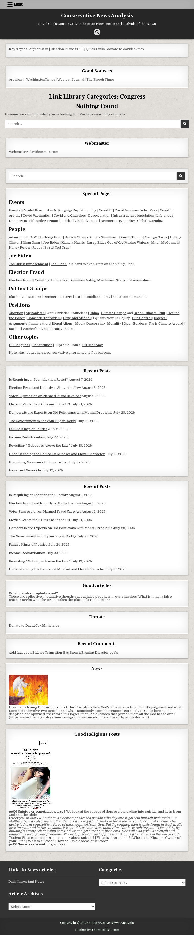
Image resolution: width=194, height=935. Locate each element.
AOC (33, 237)
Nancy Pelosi (19, 247)
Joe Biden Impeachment (28, 264)
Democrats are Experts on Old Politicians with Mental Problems (60, 412)
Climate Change (113, 313)
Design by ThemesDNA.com (97, 930)
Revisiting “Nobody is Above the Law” (39, 445)
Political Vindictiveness (79, 221)
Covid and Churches (70, 215)
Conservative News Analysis (97, 15)
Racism (14, 329)
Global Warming (150, 221)
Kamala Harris (73, 242)
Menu (18, 5)
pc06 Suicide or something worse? (37, 844)
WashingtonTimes (40, 79)
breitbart (16, 79)
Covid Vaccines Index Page (136, 210)
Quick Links (95, 49)
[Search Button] (97, 32)
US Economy (92, 345)
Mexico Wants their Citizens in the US (39, 404)
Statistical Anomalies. (133, 280)
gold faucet (18, 652)
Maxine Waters (136, 242)
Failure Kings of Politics (28, 429)
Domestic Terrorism (44, 318)
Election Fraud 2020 (67, 49)
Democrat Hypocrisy (118, 221)
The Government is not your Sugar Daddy (42, 421)
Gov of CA (115, 242)
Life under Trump (43, 221)
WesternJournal (70, 79)
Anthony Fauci (50, 237)
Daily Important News (26, 881)
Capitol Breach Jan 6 (39, 210)
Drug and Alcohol (77, 318)
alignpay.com (29, 352)
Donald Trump (131, 237)
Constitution (42, 345)
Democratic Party (57, 297)
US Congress (19, 345)
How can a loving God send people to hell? (43, 707)
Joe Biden (51, 242)
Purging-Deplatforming (77, 210)
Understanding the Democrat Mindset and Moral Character (57, 454)
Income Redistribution (27, 437)
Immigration (39, 323)
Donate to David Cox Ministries (34, 625)
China (94, 313)
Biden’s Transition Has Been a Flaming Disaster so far (75, 652)
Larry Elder (96, 242)
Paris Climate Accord (166, 323)
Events (14, 210)
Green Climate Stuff (149, 313)
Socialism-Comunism (130, 297)
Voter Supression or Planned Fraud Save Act (45, 396)
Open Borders (135, 323)
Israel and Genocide (25, 470)
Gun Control (142, 318)
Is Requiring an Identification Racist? (38, 379)
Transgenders (62, 329)
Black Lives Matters (25, 297)
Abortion (16, 313)
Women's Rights (36, 329)
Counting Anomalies (51, 280)
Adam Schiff (18, 237)
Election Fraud (21, 280)
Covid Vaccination (37, 215)
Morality (114, 323)
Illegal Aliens (62, 323)
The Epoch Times (100, 79)
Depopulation (99, 215)
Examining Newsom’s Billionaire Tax (38, 462)
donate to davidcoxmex (125, 49)
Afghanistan (38, 49)
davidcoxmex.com (43, 152)
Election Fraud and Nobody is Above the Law (45, 388)
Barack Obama (76, 237)
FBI (77, 297)
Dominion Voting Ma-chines (91, 280)
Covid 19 (105, 210)
